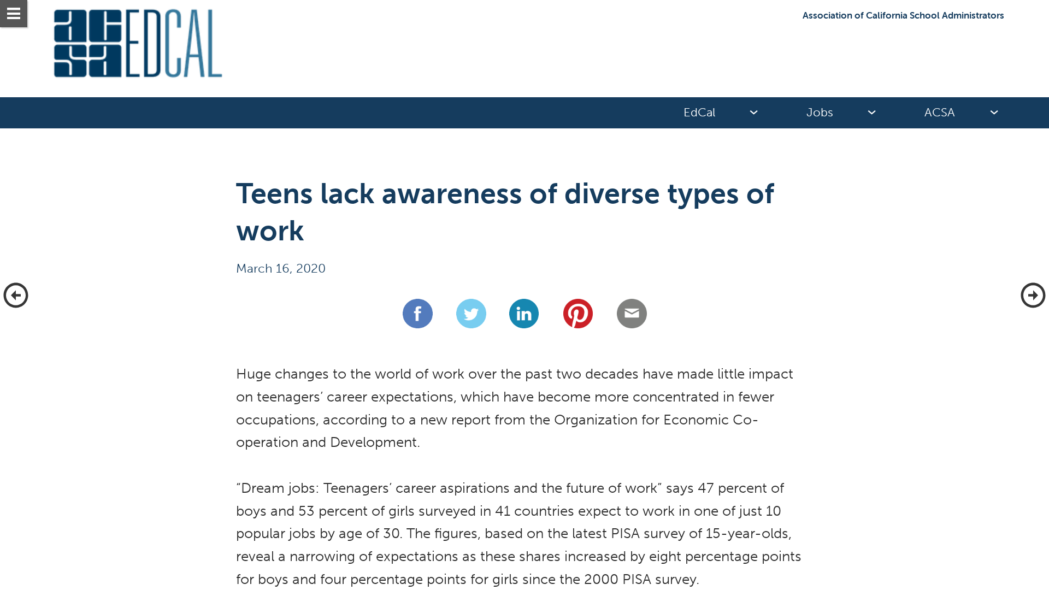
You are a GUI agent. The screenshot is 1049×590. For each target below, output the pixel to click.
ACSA (939, 112)
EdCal (699, 112)
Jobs (819, 112)
